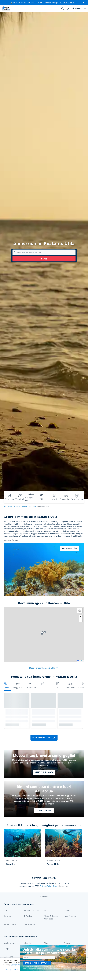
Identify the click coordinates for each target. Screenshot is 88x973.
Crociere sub (30, 687)
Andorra (67, 943)
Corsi (58, 687)
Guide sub (8, 506)
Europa (7, 916)
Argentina (8, 957)
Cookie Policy (16, 965)
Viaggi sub (17, 687)
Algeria (47, 943)
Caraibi (67, 910)
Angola (7, 948)
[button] (42, 634)
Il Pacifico (28, 916)
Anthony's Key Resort (49, 886)
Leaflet (81, 661)
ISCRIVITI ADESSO (44, 810)
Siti (42, 687)
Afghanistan (9, 943)
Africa (6, 910)
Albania (27, 943)
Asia (46, 910)
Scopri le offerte (67, 2)
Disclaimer (64, 886)
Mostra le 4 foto (69, 548)
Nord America (70, 916)
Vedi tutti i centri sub (43, 737)
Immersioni (70, 687)
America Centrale (20, 506)
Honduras (33, 506)
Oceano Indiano (11, 924)
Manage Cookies (12, 969)
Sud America (29, 924)
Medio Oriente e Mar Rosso (51, 917)
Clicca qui (42, 968)
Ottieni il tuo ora (44, 772)
